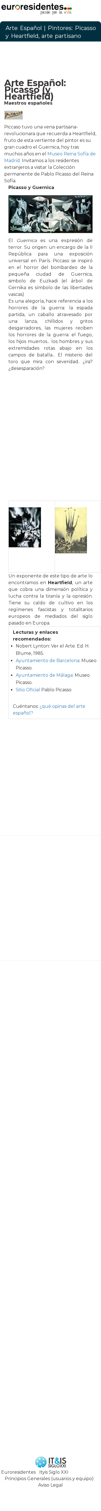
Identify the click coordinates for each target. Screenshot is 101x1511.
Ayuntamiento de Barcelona (47, 660)
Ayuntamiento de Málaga (44, 675)
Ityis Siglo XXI (53, 1472)
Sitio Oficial (28, 689)
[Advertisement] (50, 58)
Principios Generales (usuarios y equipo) (49, 1478)
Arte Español (24, 28)
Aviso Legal (50, 1485)
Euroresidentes (18, 1472)
